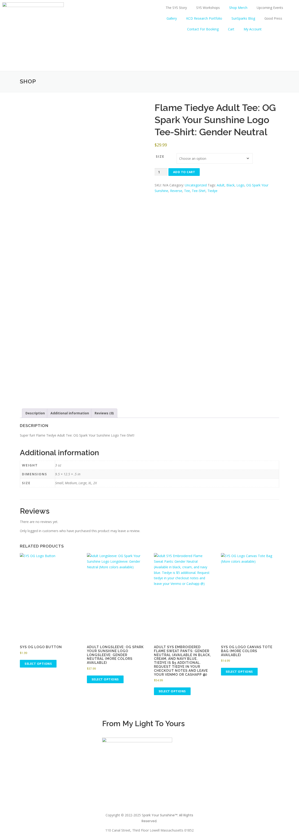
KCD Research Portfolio (204, 18)
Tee (187, 190)
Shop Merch (238, 7)
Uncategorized (196, 185)
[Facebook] (232, 726)
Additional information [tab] (69, 413)
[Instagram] (220, 726)
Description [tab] (35, 413)
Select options (38, 663)
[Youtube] (270, 726)
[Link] (207, 726)
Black (230, 185)
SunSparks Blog (243, 18)
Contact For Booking (203, 29)
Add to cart (184, 172)
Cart (231, 29)
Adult (220, 185)
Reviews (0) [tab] (104, 413)
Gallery (172, 18)
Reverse (176, 190)
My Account (253, 29)
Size (160, 156)
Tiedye (212, 190)
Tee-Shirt (199, 190)
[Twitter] (258, 726)
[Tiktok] (245, 726)
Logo (240, 185)
